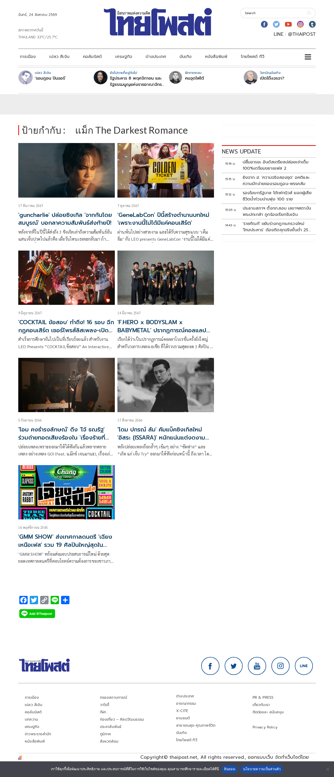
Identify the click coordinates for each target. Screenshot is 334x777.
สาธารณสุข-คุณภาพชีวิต (195, 725)
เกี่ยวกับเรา (261, 705)
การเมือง (28, 57)
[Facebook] (264, 24)
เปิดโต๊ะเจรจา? (272, 78)
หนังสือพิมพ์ (216, 57)
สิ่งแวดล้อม (109, 741)
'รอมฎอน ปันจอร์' (50, 78)
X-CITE (182, 711)
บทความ (31, 719)
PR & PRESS (263, 697)
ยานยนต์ (183, 718)
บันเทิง (186, 57)
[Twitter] (276, 24)
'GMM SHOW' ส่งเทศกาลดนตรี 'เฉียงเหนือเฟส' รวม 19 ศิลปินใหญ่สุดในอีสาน (65, 544)
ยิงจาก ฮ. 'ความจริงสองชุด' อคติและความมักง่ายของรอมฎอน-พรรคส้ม (276, 180)
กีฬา (103, 712)
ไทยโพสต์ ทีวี (252, 57)
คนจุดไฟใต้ (194, 78)
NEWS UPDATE (241, 151)
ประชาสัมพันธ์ (111, 726)
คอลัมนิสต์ (92, 57)
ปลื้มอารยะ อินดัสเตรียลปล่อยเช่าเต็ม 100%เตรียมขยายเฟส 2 (276, 165)
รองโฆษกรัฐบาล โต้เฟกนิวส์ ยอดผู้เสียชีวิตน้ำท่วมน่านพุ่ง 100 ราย (277, 196)
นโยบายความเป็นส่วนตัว (262, 769)
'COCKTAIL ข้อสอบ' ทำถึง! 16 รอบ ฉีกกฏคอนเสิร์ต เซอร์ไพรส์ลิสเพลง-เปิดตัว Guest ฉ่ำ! (66, 330)
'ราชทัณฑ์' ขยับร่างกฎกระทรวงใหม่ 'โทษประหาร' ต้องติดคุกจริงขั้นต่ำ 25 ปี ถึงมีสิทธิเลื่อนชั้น (275, 227)
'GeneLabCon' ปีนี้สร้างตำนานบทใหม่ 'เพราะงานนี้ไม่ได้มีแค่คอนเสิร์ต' (163, 219)
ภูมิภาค (105, 734)
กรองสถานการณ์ (113, 697)
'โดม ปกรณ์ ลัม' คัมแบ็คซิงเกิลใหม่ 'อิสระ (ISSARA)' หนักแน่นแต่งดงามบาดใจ (161, 437)
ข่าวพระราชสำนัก (38, 734)
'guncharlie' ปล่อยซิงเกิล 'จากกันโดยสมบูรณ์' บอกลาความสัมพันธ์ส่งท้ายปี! (65, 219)
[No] (327, 769)
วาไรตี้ (104, 705)
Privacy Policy (265, 727)
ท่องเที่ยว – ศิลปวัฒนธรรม (122, 719)
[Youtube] (288, 24)
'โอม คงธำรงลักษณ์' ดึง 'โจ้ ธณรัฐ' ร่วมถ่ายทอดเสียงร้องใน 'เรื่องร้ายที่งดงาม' (61, 437)
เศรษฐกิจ (123, 57)
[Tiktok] (312, 24)
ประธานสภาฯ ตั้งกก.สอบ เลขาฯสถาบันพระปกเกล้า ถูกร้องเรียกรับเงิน (277, 211)
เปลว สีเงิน (59, 57)
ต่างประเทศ (156, 57)
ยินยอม (229, 769)
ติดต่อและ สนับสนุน (268, 712)
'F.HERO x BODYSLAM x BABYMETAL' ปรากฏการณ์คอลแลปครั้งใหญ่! (161, 330)
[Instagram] (300, 24)
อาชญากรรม (186, 703)
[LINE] (304, 666)
